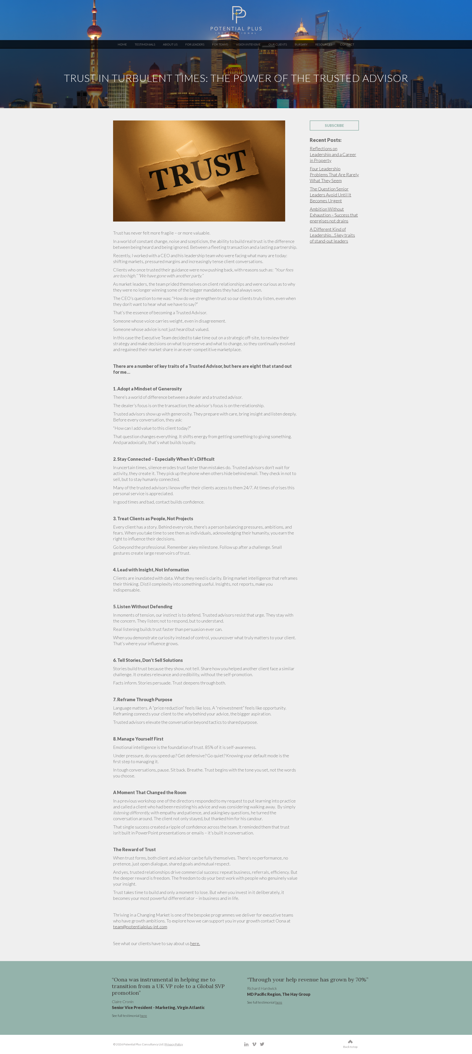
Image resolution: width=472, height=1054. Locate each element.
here (113, 1015)
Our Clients (277, 44)
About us (170, 44)
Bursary (301, 44)
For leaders (194, 44)
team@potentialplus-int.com (140, 926)
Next (365, 998)
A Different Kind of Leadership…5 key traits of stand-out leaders (332, 235)
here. (195, 943)
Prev (119, 998)
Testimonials (145, 44)
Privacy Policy (174, 1044)
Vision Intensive (248, 44)
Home (122, 44)
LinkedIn (246, 1044)
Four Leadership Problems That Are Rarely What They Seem (334, 174)
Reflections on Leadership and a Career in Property (333, 154)
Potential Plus (236, 20)
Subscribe (334, 125)
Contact (347, 44)
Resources (323, 44)
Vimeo (254, 1044)
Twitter (262, 1044)
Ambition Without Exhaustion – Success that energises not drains (334, 214)
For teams (220, 44)
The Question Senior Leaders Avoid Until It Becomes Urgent (330, 194)
